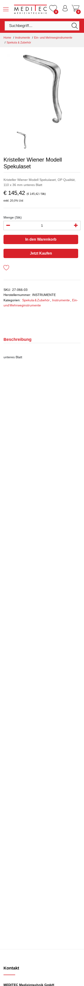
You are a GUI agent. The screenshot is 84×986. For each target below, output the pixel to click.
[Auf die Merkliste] (6, 268)
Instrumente (22, 37)
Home (7, 37)
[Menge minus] (8, 225)
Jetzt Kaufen (41, 253)
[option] (42, 89)
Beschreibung (18, 339)
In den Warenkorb (40, 239)
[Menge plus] (76, 225)
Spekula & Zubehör (19, 42)
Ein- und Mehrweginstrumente (53, 37)
